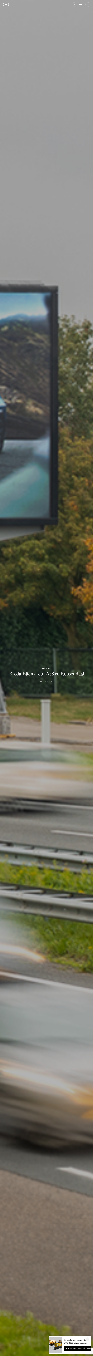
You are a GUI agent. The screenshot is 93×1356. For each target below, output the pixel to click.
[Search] (74, 4)
